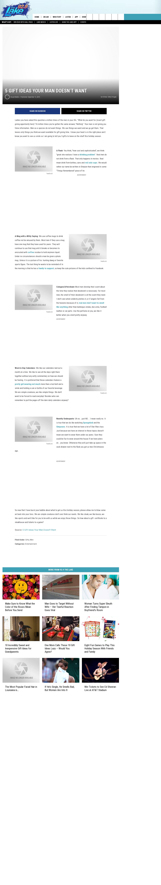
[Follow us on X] (121, 17)
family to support (46, 268)
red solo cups (91, 162)
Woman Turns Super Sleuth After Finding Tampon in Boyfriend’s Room (98, 607)
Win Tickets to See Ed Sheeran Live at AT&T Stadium (100, 688)
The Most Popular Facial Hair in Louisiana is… (21, 688)
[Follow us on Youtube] (115, 17)
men (31, 540)
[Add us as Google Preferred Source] (96, 17)
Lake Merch (41, 22)
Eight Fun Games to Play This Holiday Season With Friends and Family (99, 648)
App (76, 17)
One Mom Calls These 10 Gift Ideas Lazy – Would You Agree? (60, 648)
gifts (27, 540)
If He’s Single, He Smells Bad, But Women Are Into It (59, 688)
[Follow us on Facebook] (102, 17)
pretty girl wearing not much (27, 384)
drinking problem (87, 154)
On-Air (46, 17)
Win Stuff (57, 17)
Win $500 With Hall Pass (23, 22)
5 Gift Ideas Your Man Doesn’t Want (39, 530)
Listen (68, 17)
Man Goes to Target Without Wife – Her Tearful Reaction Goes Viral (59, 607)
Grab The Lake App (69, 22)
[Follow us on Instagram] (108, 17)
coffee (31, 252)
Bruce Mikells (15, 97)
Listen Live (54, 22)
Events (83, 22)
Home (37, 17)
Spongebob (88, 422)
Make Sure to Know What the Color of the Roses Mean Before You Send (20, 607)
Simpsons (60, 426)
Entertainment (31, 544)
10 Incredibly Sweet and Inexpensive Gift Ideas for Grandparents (18, 648)
